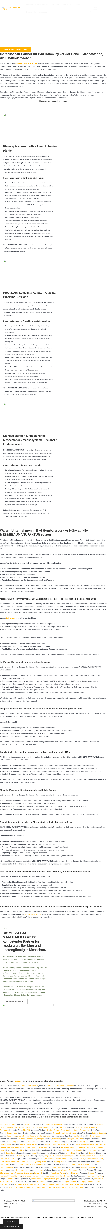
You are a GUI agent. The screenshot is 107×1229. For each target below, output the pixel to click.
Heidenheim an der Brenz (87, 1147)
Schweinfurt (98, 1179)
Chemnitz (73, 1133)
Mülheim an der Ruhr (76, 1164)
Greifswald (85, 1144)
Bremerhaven (12, 1133)
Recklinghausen (38, 1176)
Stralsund (97, 1181)
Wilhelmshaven (30, 1187)
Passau (62, 1173)
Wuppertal (60, 1187)
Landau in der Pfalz (87, 1156)
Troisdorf (30, 1184)
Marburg (57, 1162)
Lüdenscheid (15, 1162)
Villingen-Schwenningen (65, 1184)
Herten (100, 1147)
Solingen (72, 1181)
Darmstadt (102, 1133)
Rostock (10, 1179)
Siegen (66, 1181)
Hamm (40, 1147)
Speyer (84, 1181)
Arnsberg (46, 1124)
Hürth (64, 1150)
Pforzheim (75, 1173)
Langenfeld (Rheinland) (53, 1156)
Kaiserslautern (11, 1153)
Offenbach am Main (7, 1173)
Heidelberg (65, 1147)
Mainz (44, 1162)
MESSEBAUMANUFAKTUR (37, 5)
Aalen (2, 1124)
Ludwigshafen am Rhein (94, 1159)
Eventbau (61, 1086)
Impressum (43, 12)
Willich (38, 1187)
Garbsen (3, 1144)
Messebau (52, 1086)
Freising (82, 1141)
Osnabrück (38, 1173)
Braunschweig (85, 1130)
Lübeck (23, 1162)
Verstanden (11, 1221)
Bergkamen (4, 1130)
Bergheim (78, 1127)
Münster (88, 1164)
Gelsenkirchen (32, 1144)
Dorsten (48, 1136)
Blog (20, 1204)
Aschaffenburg (56, 1124)
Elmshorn (21, 1139)
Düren (92, 1136)
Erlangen (40, 1139)
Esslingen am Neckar (75, 1139)
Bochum (57, 1130)
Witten (44, 1187)
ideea (17, 1081)
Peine (68, 1173)
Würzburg (74, 1187)
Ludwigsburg (5, 1162)
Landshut (99, 1156)
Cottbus (95, 1133)
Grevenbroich (94, 1144)
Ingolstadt (93, 1150)
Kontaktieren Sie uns (33, 914)
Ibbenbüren (71, 1150)
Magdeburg (37, 1162)
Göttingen (56, 1144)
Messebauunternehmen (29, 1086)
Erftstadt (28, 1139)
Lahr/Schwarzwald (7, 1159)
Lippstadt (58, 1159)
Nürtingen (64, 1170)
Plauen (91, 1173)
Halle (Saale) (25, 1147)
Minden (20, 1164)
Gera (9, 1144)
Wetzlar (11, 1187)
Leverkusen (49, 1159)
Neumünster (56, 1167)
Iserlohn (79, 1150)
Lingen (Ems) (67, 1159)
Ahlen (14, 1124)
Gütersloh (10, 1147)
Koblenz (92, 1153)
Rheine (67, 1176)
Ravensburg (26, 1176)
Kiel (72, 1153)
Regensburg (49, 1176)
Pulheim (10, 1176)
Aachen (8, 1124)
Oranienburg (28, 1173)
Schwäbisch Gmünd (7, 1181)
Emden (98, 1136)
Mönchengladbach (36, 1164)
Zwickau (82, 1187)
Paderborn (55, 1173)
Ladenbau (70, 1086)
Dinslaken (40, 1136)
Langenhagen (67, 1156)
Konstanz (20, 1156)
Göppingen (65, 1144)
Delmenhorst (11, 1136)
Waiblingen (79, 1184)
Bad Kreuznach (11, 1127)
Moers (26, 1164)
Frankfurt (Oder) (30, 1141)
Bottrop (76, 1130)
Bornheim (69, 1130)
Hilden (21, 1150)
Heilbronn (73, 1147)
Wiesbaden (19, 1187)
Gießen (23, 1144)
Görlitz (77, 1144)
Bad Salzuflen (37, 1127)
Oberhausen (73, 1170)
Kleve (77, 1153)
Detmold (33, 1136)
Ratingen (17, 1176)
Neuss (2, 1170)
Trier (24, 1184)
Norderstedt (20, 1170)
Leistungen (55, 5)
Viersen (52, 1184)
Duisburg (77, 1136)
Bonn (63, 1130)
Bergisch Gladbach (90, 1127)
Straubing (3, 1184)
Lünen (29, 1162)
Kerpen (67, 1153)
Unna (40, 1184)
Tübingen (18, 1184)
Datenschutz (31, 12)
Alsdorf (26, 1124)
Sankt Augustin (54, 1179)
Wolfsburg (51, 1187)
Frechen (55, 1141)
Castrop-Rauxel (59, 1133)
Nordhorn (39, 1170)
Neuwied (83, 1167)
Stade (90, 1181)
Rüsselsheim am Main (95, 1176)
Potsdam (3, 1176)
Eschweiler (56, 1139)
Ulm (35, 1184)
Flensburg (12, 1141)
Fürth (87, 1141)
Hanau (45, 1147)
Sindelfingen (41, 1181)
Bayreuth (62, 1127)
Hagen (17, 1147)
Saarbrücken (36, 1179)
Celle (67, 1133)
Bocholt (50, 1130)
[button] (70, 4)
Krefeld (27, 1156)
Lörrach (81, 1159)
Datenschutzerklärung (11, 1226)
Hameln (34, 1147)
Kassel (34, 1153)
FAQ (6, 1204)
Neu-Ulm (91, 1167)
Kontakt (77, 5)
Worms (67, 1187)
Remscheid (59, 1176)
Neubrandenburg (6, 1167)
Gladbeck (48, 1144)
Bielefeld (26, 1130)
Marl (62, 1162)
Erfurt (34, 1139)
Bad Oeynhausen (24, 1127)
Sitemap (7, 1207)
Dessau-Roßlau (23, 1136)
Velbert (45, 1184)
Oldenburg (19, 1173)
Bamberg (46, 1127)
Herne (2, 1150)
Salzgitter (44, 1179)
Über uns (66, 5)
